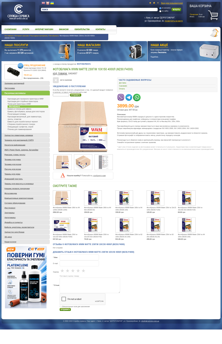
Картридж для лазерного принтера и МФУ (26, 99)
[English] (43, 3)
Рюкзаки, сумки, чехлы (15, 155)
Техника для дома (13, 160)
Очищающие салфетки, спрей (20, 127)
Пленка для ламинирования (20, 129)
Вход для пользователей (172, 3)
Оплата (122, 89)
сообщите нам (99, 176)
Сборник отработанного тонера (21, 124)
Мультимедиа (11, 193)
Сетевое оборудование (15, 203)
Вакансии (63, 29)
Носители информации (15, 145)
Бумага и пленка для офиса (19, 109)
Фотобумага (53, 36)
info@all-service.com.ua (150, 321)
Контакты (100, 29)
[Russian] (48, 3)
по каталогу (166, 8)
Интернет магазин (44, 29)
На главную (9, 36)
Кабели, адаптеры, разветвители (19, 227)
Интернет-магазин (22, 36)
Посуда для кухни (13, 169)
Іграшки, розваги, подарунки (17, 189)
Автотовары (10, 218)
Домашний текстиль (14, 179)
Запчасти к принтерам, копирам (19, 135)
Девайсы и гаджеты (14, 222)
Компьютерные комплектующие (19, 198)
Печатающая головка (17, 114)
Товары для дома (12, 174)
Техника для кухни (13, 164)
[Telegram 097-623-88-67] (129, 97)
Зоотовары (9, 213)
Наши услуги (34, 45)
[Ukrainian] (52, 3)
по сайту (165, 11)
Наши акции (180, 45)
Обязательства (82, 29)
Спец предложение (34, 65)
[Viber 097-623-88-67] (121, 97)
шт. (200, 11)
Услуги (25, 29)
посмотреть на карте (174, 20)
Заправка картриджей (14, 83)
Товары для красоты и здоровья (19, 184)
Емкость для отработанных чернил (23, 122)
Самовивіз (123, 86)
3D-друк (8, 237)
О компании (10, 29)
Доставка (122, 83)
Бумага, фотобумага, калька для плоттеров (26, 111)
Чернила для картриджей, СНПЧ (19, 140)
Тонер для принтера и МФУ (19, 104)
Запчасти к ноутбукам (14, 232)
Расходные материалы (39, 36)
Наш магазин (105, 45)
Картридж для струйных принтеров (23, 101)
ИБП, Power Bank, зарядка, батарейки (21, 150)
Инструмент (10, 208)
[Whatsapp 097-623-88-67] (137, 97)
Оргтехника (10, 88)
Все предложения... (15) (33, 78)
